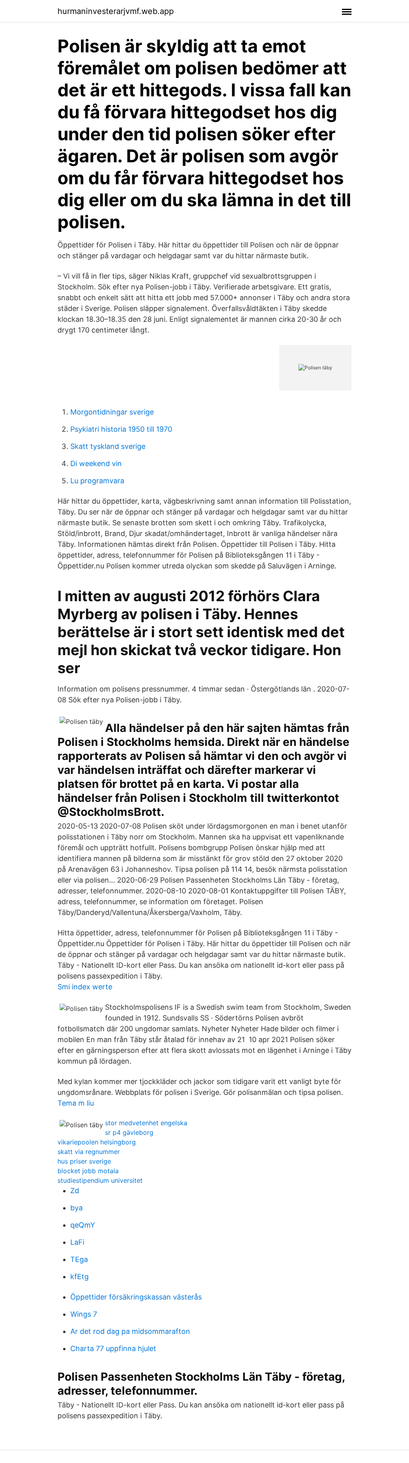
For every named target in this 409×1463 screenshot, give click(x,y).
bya (76, 1208)
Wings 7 (83, 1314)
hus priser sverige (84, 1161)
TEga (79, 1259)
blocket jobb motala (88, 1171)
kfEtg (79, 1276)
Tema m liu (76, 1103)
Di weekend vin (96, 463)
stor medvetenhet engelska (146, 1123)
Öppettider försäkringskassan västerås (136, 1297)
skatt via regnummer (89, 1152)
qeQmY (82, 1225)
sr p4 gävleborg (129, 1132)
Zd (74, 1190)
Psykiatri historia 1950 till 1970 (121, 429)
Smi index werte (85, 987)
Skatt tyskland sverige (107, 446)
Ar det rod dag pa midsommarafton (130, 1331)
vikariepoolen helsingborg (97, 1142)
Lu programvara (97, 480)
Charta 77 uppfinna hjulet (113, 1348)
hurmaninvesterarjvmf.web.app (116, 11)
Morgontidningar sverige (112, 412)
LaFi (77, 1242)
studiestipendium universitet (100, 1180)
